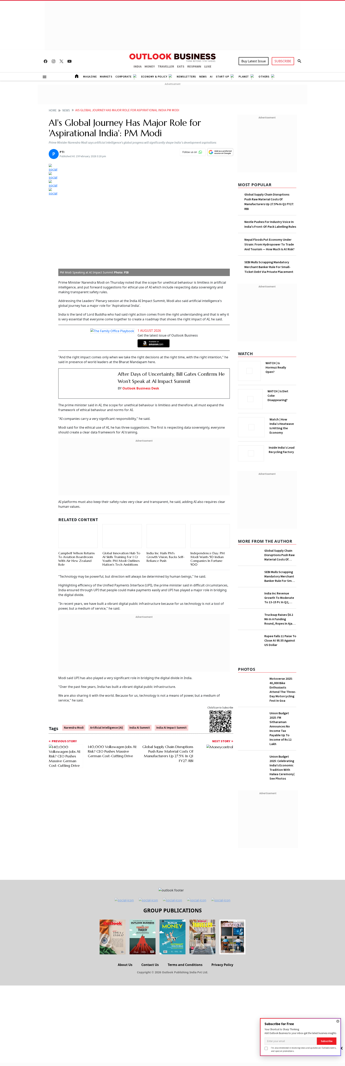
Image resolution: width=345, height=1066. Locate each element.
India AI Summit (139, 728)
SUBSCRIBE (283, 61)
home (53, 110)
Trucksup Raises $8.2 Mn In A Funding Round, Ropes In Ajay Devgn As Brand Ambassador (279, 619)
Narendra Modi (74, 728)
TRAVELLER (166, 66)
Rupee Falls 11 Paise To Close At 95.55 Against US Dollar (280, 640)
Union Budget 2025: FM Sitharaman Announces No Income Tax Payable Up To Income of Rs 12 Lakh (280, 728)
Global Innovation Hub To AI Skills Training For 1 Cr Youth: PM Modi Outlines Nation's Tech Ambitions (121, 559)
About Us (125, 965)
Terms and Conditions (185, 965)
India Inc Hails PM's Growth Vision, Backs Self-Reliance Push (165, 557)
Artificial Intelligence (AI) (106, 728)
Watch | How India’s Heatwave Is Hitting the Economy (282, 426)
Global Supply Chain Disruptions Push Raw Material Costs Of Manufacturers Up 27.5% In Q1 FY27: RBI (279, 555)
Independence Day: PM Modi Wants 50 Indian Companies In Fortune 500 (207, 559)
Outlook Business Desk (140, 388)
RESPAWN (194, 66)
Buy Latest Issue (253, 61)
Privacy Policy (222, 965)
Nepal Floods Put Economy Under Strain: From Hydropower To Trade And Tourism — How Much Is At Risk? (269, 244)
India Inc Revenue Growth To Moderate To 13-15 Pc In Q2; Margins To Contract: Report (279, 597)
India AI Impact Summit (171, 728)
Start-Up (222, 77)
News (203, 77)
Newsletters (186, 77)
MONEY (150, 66)
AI (211, 77)
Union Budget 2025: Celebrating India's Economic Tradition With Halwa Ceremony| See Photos (282, 767)
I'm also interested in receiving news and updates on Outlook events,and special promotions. (303, 1049)
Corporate (123, 77)
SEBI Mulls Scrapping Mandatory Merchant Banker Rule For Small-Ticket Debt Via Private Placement (268, 267)
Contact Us (150, 965)
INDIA (138, 66)
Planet (244, 77)
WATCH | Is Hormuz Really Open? (276, 367)
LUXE (207, 66)
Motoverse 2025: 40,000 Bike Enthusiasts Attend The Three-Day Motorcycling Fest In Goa (283, 690)
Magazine (90, 77)
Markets (106, 77)
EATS (180, 66)
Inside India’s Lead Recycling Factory (281, 449)
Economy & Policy (154, 77)
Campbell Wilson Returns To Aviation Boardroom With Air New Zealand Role (76, 559)
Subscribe (326, 1041)
